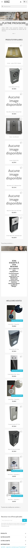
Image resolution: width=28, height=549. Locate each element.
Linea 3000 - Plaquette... (14, 324)
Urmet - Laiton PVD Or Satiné (14, 63)
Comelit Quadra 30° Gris (14, 424)
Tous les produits (7, 243)
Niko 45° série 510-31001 (14, 449)
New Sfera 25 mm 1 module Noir (14, 112)
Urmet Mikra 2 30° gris (14, 87)
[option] (14, 23)
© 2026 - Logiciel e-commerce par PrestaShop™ (13, 547)
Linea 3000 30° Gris (14, 349)
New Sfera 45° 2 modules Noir (14, 185)
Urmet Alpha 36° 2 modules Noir (14, 235)
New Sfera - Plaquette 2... (14, 474)
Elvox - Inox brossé (14, 137)
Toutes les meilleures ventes (11, 507)
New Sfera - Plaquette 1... (14, 499)
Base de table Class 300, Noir (14, 210)
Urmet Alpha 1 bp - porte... (14, 374)
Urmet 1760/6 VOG (14, 160)
